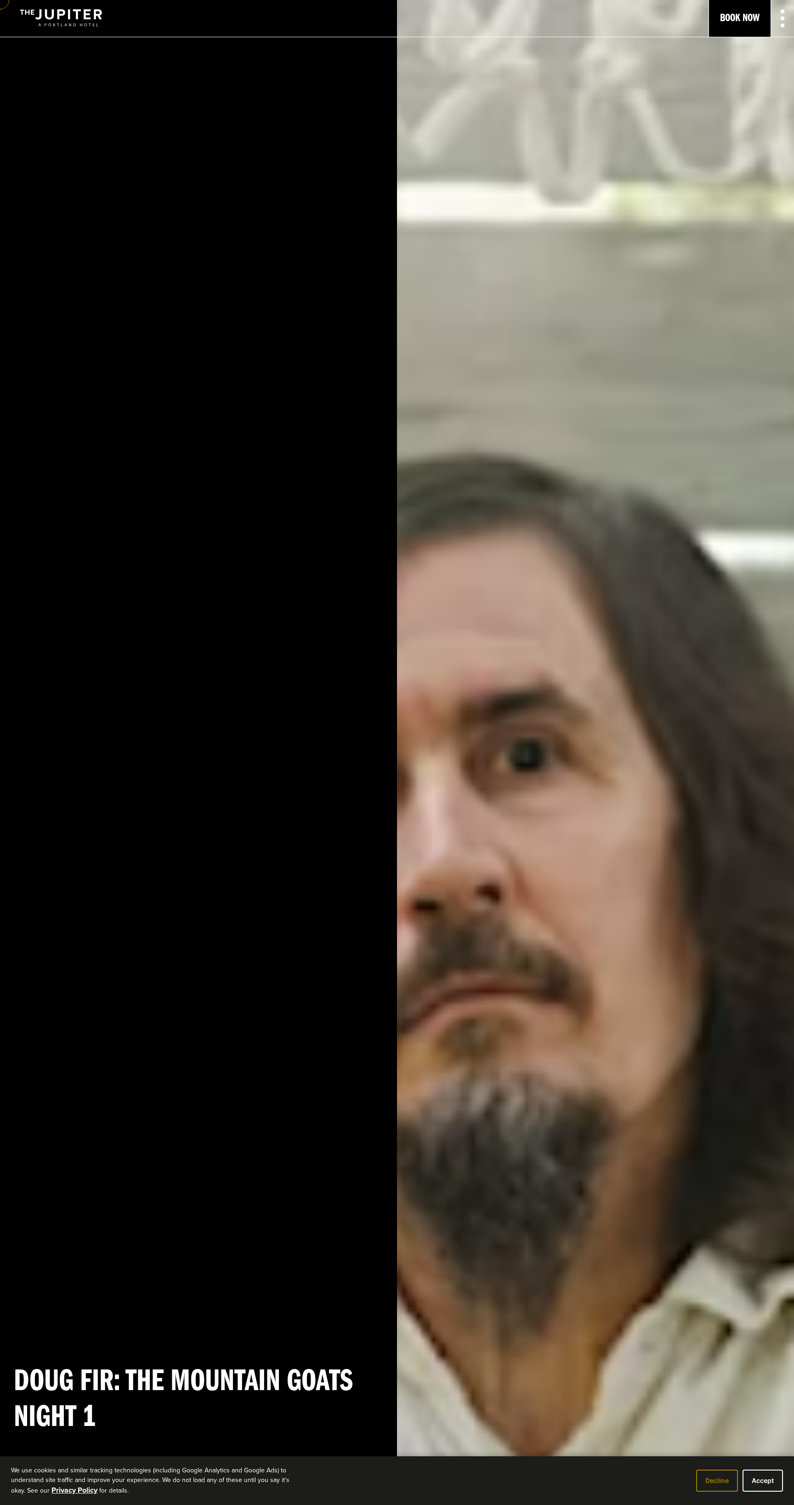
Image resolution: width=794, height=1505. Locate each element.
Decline (717, 1480)
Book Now (740, 18)
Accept (763, 1480)
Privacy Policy (74, 1490)
